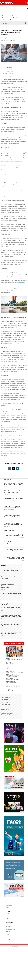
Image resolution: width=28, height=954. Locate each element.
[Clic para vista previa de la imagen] (14, 53)
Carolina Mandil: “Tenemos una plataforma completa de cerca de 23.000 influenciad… (12, 508)
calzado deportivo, (9, 71)
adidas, (7, 69)
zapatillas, (11, 69)
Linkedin (7, 920)
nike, (5, 69)
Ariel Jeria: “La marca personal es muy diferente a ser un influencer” (13, 491)
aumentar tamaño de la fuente (11, 38)
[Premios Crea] (14, 742)
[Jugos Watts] (14, 771)
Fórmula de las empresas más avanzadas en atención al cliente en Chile (10, 624)
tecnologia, (11, 75)
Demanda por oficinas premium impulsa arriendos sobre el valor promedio (14, 483)
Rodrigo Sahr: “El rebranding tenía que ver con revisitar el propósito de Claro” (14, 534)
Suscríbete (8, 939)
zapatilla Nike (22, 153)
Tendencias (8, 924)
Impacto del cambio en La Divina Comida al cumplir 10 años (12, 516)
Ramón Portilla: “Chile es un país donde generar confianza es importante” (14, 542)
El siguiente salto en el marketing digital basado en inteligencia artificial (11, 632)
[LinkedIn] (17, 468)
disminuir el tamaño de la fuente (9, 38)
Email (14, 40)
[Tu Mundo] (14, 856)
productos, (6, 75)
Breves (7, 937)
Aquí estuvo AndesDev (14, 949)
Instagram (8, 918)
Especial (19, 38)
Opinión (7, 932)
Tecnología (8, 934)
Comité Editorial (9, 905)
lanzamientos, (10, 73)
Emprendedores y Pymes (10, 929)
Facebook (7, 913)
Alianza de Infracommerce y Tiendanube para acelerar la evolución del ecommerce (10, 586)
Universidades (8, 926)
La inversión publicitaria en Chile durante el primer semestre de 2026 (13, 524)
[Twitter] (14, 468)
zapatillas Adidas (21, 282)
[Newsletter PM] (14, 896)
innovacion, (5, 73)
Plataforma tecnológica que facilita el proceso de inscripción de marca (10, 569)
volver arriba (24, 476)
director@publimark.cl (6, 715)
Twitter (7, 915)
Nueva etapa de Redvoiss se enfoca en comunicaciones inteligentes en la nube (11, 616)
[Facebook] (9, 468)
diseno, (5, 76)
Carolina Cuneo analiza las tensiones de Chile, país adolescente (14, 550)
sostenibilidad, (10, 76)
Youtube (7, 916)
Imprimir (10, 40)
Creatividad (8, 931)
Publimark (21, 37)
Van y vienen (8, 936)
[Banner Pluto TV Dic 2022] (14, 812)
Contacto (7, 907)
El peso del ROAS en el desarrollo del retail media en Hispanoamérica (13, 499)
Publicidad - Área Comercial (11, 908)
